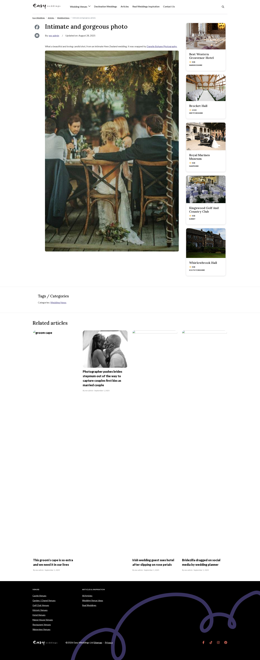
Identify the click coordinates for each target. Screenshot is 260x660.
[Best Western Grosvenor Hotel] (206, 36)
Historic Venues (40, 610)
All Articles (87, 595)
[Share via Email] (36, 35)
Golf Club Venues (40, 605)
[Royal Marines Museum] (206, 136)
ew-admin (54, 35)
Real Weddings (89, 605)
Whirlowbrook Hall (203, 263)
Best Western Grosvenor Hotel (201, 56)
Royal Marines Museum (199, 157)
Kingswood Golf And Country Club (204, 209)
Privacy (109, 642)
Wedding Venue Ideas (92, 600)
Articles (125, 6)
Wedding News (58, 302)
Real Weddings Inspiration (145, 6)
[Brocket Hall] (206, 88)
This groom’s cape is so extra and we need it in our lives (53, 562)
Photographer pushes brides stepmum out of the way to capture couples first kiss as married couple (102, 378)
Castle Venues (39, 595)
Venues (35, 589)
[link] (203, 642)
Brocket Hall (198, 106)
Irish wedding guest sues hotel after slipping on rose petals (153, 562)
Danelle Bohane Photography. (162, 46)
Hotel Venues (38, 615)
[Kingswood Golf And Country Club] (206, 189)
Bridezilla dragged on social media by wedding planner (201, 562)
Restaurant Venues (41, 624)
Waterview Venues (41, 629)
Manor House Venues (42, 619)
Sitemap (98, 642)
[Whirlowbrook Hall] (206, 243)
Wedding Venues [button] (79, 6)
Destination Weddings (105, 6)
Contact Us (169, 6)
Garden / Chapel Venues (44, 600)
